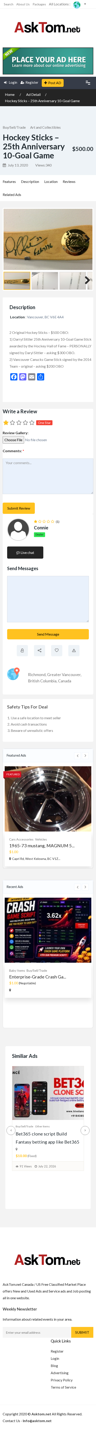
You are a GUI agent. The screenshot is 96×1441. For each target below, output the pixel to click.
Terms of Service (63, 1387)
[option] (48, 816)
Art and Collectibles (45, 127)
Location (51, 181)
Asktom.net (41, 1414)
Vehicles (41, 839)
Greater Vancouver (64, 674)
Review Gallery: (15, 433)
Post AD (54, 83)
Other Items (42, 1126)
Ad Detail (33, 94)
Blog (54, 1365)
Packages (39, 4)
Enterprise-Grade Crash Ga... (37, 976)
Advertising (60, 1373)
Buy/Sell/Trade (14, 127)
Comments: (13, 451)
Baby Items (17, 970)
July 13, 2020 (17, 165)
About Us (23, 4)
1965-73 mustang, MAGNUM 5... (42, 845)
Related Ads (12, 194)
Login (12, 82)
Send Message (48, 634)
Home (10, 94)
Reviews (69, 181)
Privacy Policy (62, 1380)
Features (9, 181)
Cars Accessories (21, 839)
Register (31, 82)
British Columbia (42, 680)
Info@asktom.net (37, 1421)
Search (8, 4)
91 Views (26, 1166)
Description (30, 181)
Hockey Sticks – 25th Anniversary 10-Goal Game (42, 101)
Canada (64, 680)
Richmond (37, 674)
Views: (43, 165)
